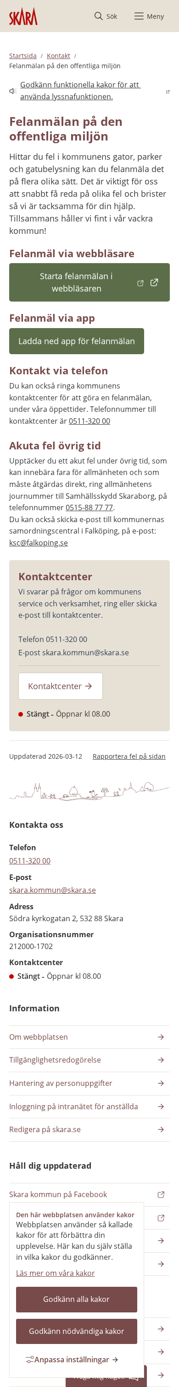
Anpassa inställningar (71, 1360)
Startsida (23, 55)
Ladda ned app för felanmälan (76, 340)
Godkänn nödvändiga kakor (76, 1331)
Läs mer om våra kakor (55, 1273)
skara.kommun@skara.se (52, 890)
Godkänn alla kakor (76, 1299)
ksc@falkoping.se (38, 543)
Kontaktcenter (55, 685)
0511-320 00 (89, 421)
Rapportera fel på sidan (129, 756)
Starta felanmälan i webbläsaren (105, 282)
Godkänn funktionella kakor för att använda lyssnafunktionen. (75, 91)
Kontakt (58, 55)
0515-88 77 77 (89, 507)
